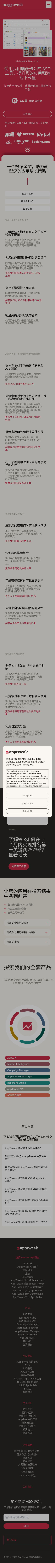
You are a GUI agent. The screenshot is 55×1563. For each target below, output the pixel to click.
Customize (27, 803)
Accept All (27, 795)
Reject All (27, 811)
